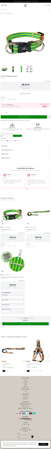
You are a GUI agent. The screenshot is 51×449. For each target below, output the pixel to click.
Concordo (43, 444)
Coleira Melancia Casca (8, 13)
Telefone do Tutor (5, 304)
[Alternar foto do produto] (24, 361)
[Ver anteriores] (2, 355)
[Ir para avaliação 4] (26, 188)
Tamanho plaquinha (6, 309)
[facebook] (22, 425)
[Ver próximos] (48, 355)
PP (2, 99)
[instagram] (24, 425)
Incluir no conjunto (6, 227)
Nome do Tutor (5, 299)
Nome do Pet (5, 295)
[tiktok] (28, 425)
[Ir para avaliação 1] (22, 188)
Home (2, 13)
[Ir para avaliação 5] (28, 188)
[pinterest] (26, 425)
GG (14, 99)
